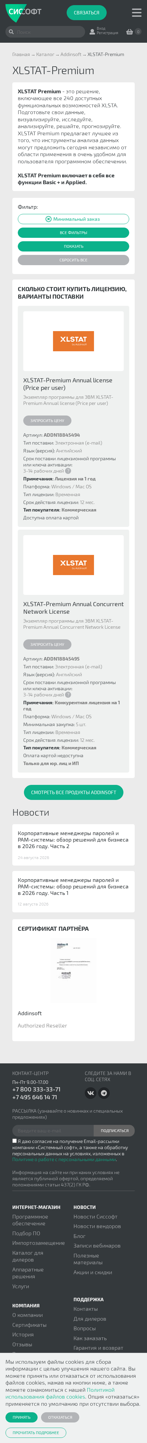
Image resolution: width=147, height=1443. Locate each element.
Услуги (20, 1286)
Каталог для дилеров (27, 1256)
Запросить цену (47, 420)
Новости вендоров (97, 1226)
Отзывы (22, 1344)
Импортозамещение (38, 1242)
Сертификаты (29, 1324)
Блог (79, 1236)
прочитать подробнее (36, 1432)
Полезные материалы (88, 1258)
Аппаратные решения (28, 1272)
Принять (21, 1417)
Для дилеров (90, 1318)
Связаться (86, 12)
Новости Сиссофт (96, 1216)
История (23, 1334)
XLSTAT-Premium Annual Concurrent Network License (73, 607)
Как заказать (90, 1338)
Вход (101, 28)
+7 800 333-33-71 (36, 1089)
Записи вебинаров (97, 1245)
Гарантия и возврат (98, 1347)
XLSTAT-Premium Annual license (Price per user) (67, 383)
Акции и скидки (93, 1272)
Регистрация (107, 32)
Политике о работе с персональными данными (64, 1159)
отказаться (60, 1417)
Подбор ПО (26, 1233)
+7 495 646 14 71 (34, 1097)
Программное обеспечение (30, 1219)
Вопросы (85, 1328)
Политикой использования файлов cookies (60, 1393)
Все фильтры (73, 232)
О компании (27, 1314)
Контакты (86, 1308)
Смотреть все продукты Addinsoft (73, 792)
